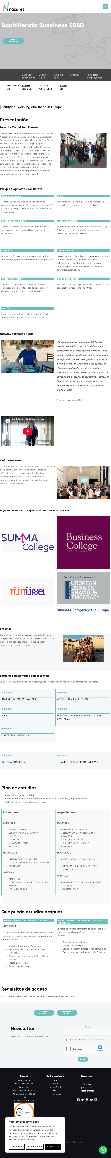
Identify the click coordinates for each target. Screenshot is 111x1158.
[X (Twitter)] (82, 1099)
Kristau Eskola (55, 1087)
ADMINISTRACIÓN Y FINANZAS (19, 699)
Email (87, 1027)
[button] (13, 41)
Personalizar (17, 1146)
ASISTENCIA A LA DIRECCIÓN (73, 699)
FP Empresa (55, 1094)
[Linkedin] (95, 1099)
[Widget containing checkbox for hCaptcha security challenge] (84, 1049)
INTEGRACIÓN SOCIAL (14, 762)
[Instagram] (87, 1099)
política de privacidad (91, 1039)
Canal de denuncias (76, 1142)
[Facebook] (78, 1099)
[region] (35, 1135)
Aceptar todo (53, 1146)
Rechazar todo (35, 1146)
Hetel (55, 1080)
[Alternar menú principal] (105, 6)
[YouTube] (91, 1099)
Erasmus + (28, 635)
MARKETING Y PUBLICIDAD (16, 735)
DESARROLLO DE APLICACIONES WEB (77, 762)
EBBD (55, 1090)
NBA (4, 715)
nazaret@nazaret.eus (24, 1101)
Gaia (55, 1084)
